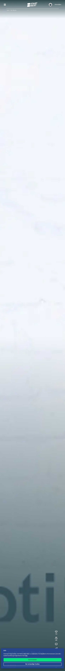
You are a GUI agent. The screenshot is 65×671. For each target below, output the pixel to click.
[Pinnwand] (56, 644)
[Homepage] (32, 5)
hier (26, 655)
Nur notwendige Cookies (32, 664)
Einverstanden (32, 659)
